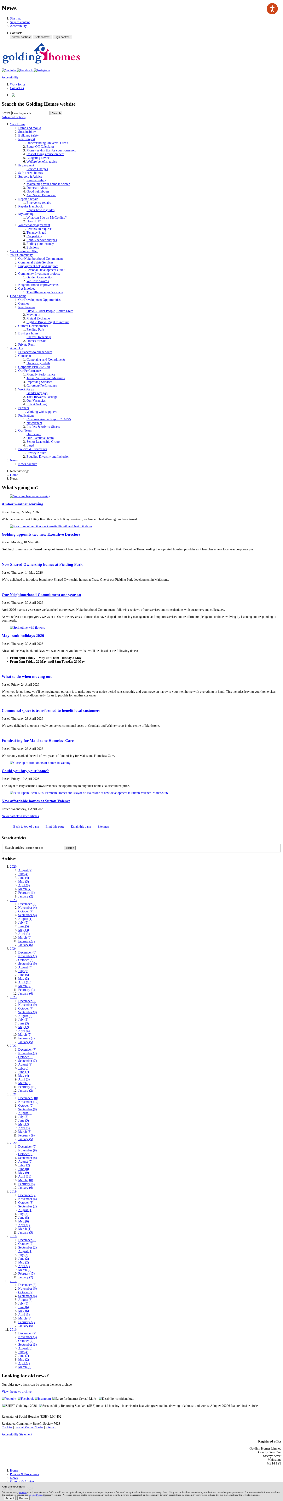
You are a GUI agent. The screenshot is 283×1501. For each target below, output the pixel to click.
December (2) (27, 904)
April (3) (24, 933)
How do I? (34, 221)
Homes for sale (36, 341)
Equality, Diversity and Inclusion (48, 456)
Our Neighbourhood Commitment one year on (41, 595)
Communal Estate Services (35, 262)
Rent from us (26, 307)
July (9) (23, 971)
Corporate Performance (42, 385)
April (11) (24, 1176)
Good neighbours (38, 191)
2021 (13, 1094)
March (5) (24, 1034)
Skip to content (20, 22)
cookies (23, 1492)
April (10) (24, 982)
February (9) (26, 1135)
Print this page (55, 826)
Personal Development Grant (45, 270)
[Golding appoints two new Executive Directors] (51, 526)
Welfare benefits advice (42, 161)
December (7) (27, 1001)
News (14, 460)
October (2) (25, 1292)
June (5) (23, 926)
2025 (13, 900)
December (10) (28, 1098)
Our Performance (29, 370)
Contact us (25, 355)
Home (14, 475)
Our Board (34, 434)
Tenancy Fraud (36, 232)
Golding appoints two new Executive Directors (41, 534)
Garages (23, 303)
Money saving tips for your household (51, 150)
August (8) (25, 1064)
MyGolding (26, 214)
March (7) (24, 986)
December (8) (27, 1240)
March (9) (24, 1083)
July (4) (23, 874)
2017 (13, 1281)
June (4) (23, 877)
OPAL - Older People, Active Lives (50, 311)
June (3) (23, 1023)
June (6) (23, 1307)
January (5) (25, 1042)
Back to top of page (26, 826)
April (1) (24, 1225)
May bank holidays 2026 (23, 635)
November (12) (28, 1101)
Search (6, 113)
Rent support (26, 139)
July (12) (24, 1165)
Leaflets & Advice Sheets (43, 426)
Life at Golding (37, 404)
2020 (13, 1143)
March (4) (24, 889)
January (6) (25, 945)
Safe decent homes (30, 172)
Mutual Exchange (38, 318)
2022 (13, 1045)
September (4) (27, 915)
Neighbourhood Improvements (38, 285)
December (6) (27, 952)
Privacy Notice (36, 453)
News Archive (27, 464)
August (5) (25, 1113)
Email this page (81, 826)
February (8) (26, 1184)
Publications (26, 415)
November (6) (27, 1199)
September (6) (27, 1296)
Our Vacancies (36, 400)
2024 (13, 948)
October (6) (25, 960)
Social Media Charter (29, 1427)
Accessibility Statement (17, 1434)
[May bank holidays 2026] (27, 627)
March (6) (24, 937)
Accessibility (18, 26)
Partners (23, 408)
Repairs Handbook (30, 206)
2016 (13, 1329)
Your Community (21, 255)
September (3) (27, 1344)
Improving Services (39, 382)
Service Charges (37, 169)
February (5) (26, 1273)
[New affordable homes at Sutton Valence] (89, 793)
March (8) (24, 1318)
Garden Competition (40, 277)
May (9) (23, 1172)
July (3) (23, 1255)
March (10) (25, 1180)
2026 (13, 866)
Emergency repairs (39, 202)
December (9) (27, 1146)
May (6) (23, 1221)
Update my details (38, 363)
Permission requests (39, 228)
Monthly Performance (41, 374)
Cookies (7, 1427)
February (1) (26, 892)
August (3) (25, 1016)
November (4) (27, 907)
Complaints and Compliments (46, 359)
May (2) (23, 1027)
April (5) (24, 1079)
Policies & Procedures (32, 449)
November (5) (27, 1337)
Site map (15, 18)
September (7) (27, 1060)
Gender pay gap (37, 393)
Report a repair (28, 199)
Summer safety (36, 180)
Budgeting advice (38, 158)
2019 (13, 1191)
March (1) (24, 1228)
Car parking (34, 236)
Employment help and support (38, 266)
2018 (13, 1236)
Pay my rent (26, 165)
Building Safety (28, 135)
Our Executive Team (40, 438)
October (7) (25, 911)
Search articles (14, 847)
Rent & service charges (42, 240)
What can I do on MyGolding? (47, 217)
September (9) (27, 963)
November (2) (27, 956)
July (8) (23, 1116)
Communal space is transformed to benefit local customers (51, 710)
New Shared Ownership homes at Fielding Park (42, 564)
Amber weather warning (22, 504)
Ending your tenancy (40, 243)
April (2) (24, 1266)
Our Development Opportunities (39, 299)
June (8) (23, 1169)
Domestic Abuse (37, 187)
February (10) (27, 1087)
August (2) (25, 870)
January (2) (25, 896)
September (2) (27, 1206)
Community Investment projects (39, 273)
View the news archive (16, 1391)
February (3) (26, 989)
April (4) (24, 1031)
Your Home (17, 124)
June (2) (23, 1258)
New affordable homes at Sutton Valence (36, 801)
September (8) (27, 1109)
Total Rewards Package (42, 397)
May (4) (23, 1075)
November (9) (27, 1004)
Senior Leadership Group (43, 441)
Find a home (18, 296)
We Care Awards (38, 281)
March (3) (24, 1131)
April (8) (24, 885)
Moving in (33, 314)
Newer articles (11, 816)
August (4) (25, 967)
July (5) (23, 922)
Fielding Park (35, 329)
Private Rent (26, 344)
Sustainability (27, 131)
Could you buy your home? (25, 771)
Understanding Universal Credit (47, 143)
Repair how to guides (40, 210)
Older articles (30, 816)
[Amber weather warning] (30, 496)
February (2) (26, 941)
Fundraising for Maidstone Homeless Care (38, 740)
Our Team (24, 430)
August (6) (25, 1299)
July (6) (23, 1068)
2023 (13, 997)
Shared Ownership (39, 337)
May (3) (23, 881)
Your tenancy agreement (34, 225)
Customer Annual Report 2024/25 (49, 419)
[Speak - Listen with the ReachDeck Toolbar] (272, 8)
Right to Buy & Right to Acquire (48, 322)
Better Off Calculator (40, 146)
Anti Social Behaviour (41, 195)
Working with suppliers (42, 411)
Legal (30, 445)
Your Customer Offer (24, 251)
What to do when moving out (27, 676)
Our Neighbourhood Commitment (40, 258)
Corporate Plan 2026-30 (34, 367)
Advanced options (13, 117)
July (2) (23, 1019)
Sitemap (51, 1427)
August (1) (25, 919)
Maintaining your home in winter (48, 184)
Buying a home (28, 333)
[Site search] (30, 113)
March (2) (24, 1270)
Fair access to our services (35, 352)
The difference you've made (45, 292)
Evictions (33, 247)
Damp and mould (29, 128)
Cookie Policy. (36, 1495)
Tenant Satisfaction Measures (46, 378)
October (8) (25, 1202)
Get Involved (26, 288)
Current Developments (33, 326)
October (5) (25, 1105)
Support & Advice (30, 176)
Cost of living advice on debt (45, 154)
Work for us (26, 389)
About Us (16, 348)
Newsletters (34, 423)
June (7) (23, 1072)
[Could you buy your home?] (40, 763)
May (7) (23, 1124)
